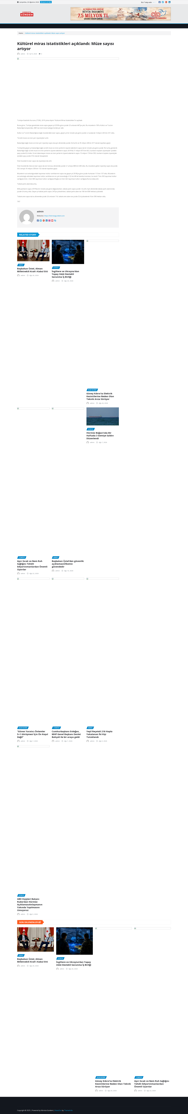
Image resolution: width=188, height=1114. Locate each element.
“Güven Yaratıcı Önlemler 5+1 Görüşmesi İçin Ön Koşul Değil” (32, 734)
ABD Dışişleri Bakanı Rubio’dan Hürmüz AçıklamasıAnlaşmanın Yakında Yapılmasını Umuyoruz (29, 904)
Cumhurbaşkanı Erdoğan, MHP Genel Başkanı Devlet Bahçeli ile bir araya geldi (66, 734)
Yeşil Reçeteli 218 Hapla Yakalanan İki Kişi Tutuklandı (99, 734)
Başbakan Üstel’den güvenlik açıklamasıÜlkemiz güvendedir (68, 564)
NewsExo (58, 1110)
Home (21, 33)
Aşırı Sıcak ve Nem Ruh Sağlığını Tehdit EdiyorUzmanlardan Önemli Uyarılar (32, 565)
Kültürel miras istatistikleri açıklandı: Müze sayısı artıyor (45, 33)
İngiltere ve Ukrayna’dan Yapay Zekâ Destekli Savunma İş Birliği (65, 274)
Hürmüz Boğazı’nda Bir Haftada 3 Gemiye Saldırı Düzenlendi (100, 435)
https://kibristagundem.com (54, 216)
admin (23, 54)
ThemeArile (68, 1110)
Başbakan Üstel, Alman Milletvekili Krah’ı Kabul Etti (32, 270)
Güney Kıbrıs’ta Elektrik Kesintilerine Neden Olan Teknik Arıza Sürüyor (100, 396)
